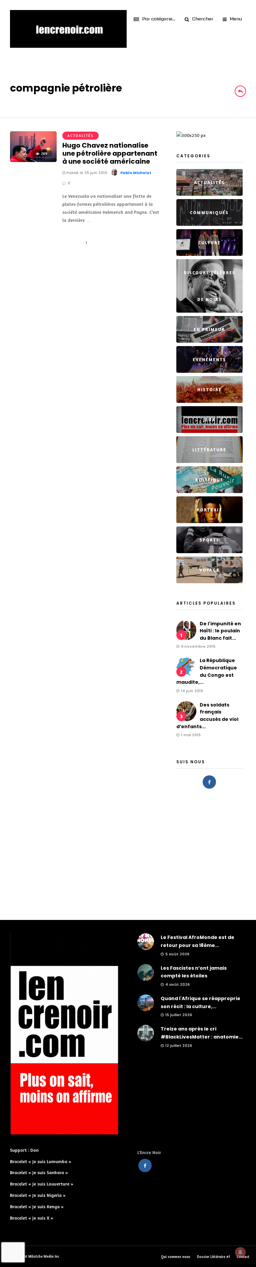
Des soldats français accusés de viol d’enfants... (207, 715)
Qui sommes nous (175, 1256)
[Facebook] (209, 782)
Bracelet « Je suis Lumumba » (40, 1161)
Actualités (80, 135)
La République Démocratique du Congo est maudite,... (206, 671)
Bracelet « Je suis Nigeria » (38, 1195)
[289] (33, 160)
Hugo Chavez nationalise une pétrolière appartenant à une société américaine (109, 153)
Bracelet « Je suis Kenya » (37, 1206)
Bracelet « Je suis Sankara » (39, 1172)
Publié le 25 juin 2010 (86, 172)
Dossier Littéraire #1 (213, 1256)
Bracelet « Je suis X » (31, 1218)
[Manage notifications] (240, 1252)
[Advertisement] (128, 852)
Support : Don (24, 1150)
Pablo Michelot (135, 172)
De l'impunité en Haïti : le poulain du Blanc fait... (220, 630)
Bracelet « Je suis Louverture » (41, 1183)
